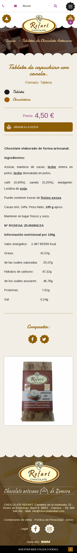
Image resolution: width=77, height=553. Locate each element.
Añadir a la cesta (26, 127)
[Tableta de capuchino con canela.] (38, 391)
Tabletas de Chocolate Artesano (47, 40)
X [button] (70, 549)
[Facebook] (35, 528)
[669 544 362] (6, 6)
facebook (32, 339)
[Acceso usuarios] (6, 18)
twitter (44, 339)
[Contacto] (18, 6)
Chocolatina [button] (21, 99)
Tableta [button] (18, 92)
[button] (52, 6)
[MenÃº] (70, 6)
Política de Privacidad (49, 519)
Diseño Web (33, 542)
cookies (52, 549)
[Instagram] (49, 528)
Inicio (10, 40)
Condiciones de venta (18, 519)
